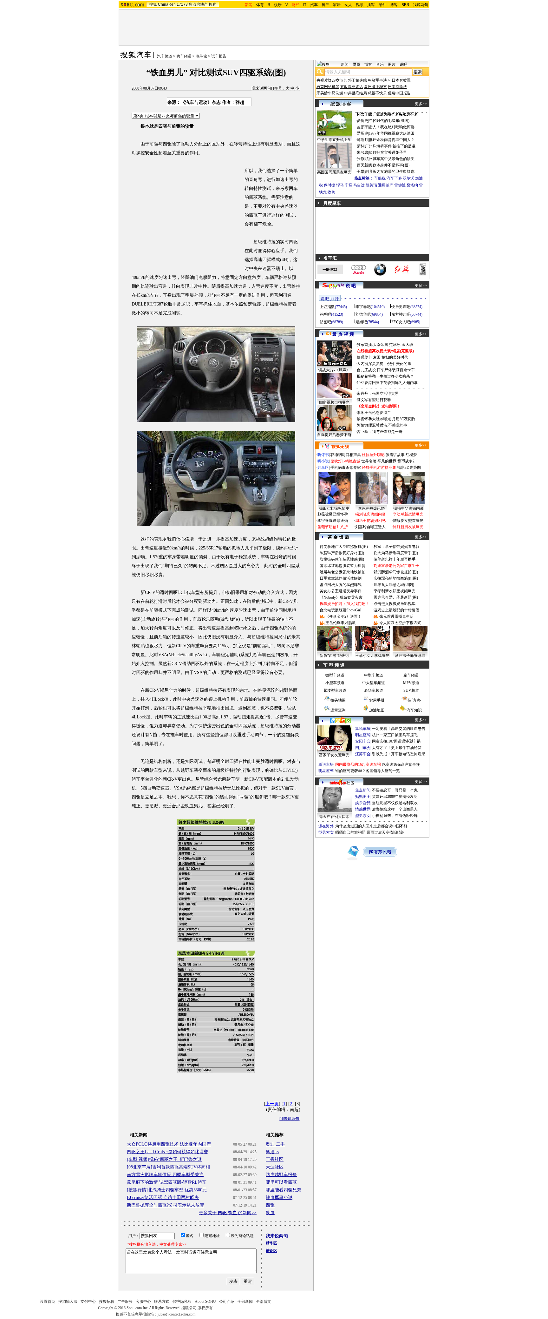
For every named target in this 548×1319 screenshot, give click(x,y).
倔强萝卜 (364, 357)
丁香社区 (275, 1159)
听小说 (323, 461)
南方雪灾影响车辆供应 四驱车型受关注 (165, 1174)
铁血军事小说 (279, 1197)
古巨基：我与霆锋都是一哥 (379, 431)
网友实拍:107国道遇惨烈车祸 (396, 741)
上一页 (272, 1103)
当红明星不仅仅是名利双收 (395, 803)
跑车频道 (411, 675)
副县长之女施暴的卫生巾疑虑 (389, 171)
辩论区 (271, 1250)
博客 (394, 5)
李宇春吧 (363, 307)
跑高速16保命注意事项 (401, 764)
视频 (359, 5)
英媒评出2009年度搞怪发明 (395, 796)
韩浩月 (362, 140)
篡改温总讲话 (351, 86)
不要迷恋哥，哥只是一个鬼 (395, 790)
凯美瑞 (371, 185)
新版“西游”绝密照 (334, 655)
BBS (405, 5)
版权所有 (205, 1308)
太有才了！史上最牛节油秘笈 (396, 747)
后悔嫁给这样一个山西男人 (395, 809)
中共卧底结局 (355, 93)
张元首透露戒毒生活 (396, 616)
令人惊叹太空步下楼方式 (400, 623)
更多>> (421, 104)
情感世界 (362, 809)
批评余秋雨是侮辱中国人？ (391, 140)
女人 (348, 5)
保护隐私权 (182, 1301)
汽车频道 (164, 56)
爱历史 (362, 120)
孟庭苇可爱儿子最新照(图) (396, 597)
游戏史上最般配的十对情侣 (396, 610)
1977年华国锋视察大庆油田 (391, 133)
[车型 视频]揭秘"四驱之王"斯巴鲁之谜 (164, 1159)
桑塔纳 (412, 185)
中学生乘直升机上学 (334, 140)
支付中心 (88, 1301)
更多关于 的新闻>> (228, 1212)
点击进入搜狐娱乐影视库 (394, 604)
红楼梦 (411, 455)
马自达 (359, 185)
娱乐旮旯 (362, 803)
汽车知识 (414, 710)
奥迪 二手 (275, 1144)
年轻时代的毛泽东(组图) (389, 120)
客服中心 (143, 1301)
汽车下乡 (394, 178)
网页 (356, 64)
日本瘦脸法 (397, 86)
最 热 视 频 (343, 334)
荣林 (360, 146)
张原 (360, 159)
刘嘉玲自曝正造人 (370, 527)
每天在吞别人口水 (334, 816)
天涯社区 (275, 1167)
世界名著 (368, 461)
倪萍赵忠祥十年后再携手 (394, 559)
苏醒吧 (325, 314)
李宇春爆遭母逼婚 (332, 520)
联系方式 (161, 1301)
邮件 (382, 5)
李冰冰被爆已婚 (371, 508)
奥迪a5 (272, 1151)
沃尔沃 (408, 178)
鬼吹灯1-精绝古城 (345, 461)
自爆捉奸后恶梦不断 (334, 435)
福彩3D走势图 (409, 467)
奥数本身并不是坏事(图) (389, 165)
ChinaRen (167, 4)
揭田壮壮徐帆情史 (334, 508)
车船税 (380, 178)
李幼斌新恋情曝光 (408, 514)
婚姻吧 (361, 322)
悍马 (340, 185)
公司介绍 (226, 1301)
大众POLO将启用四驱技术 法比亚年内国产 (169, 1144)
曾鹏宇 (362, 127)
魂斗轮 (201, 56)
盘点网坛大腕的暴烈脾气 (341, 584)
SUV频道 (411, 690)
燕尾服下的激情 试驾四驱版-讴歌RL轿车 (166, 1182)
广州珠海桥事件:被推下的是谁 (390, 146)
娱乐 (278, 5)
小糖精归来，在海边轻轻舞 (395, 815)
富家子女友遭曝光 (334, 755)
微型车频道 (334, 675)
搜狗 (212, 4)
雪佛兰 (400, 185)
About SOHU (205, 1301)
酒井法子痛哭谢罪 (410, 655)
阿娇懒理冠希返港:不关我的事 (382, 425)
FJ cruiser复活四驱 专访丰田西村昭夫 (163, 1197)
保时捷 (329, 185)
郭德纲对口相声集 (345, 455)
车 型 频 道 (334, 665)
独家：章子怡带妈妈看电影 (396, 546)
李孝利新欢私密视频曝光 (394, 591)
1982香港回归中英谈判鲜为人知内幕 (387, 382)
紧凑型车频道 (334, 690)
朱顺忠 (362, 152)
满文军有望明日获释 (374, 400)
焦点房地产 (198, 4)
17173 (182, 4)
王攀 (360, 171)
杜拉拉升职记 (373, 455)
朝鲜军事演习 (379, 80)
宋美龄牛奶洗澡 (329, 93)
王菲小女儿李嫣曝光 (372, 655)
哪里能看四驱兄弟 (283, 1190)
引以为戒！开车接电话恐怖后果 (398, 754)
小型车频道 (334, 683)
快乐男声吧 (400, 307)
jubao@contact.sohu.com (176, 1314)
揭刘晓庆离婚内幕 (370, 514)
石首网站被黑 (327, 86)
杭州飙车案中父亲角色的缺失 (389, 159)
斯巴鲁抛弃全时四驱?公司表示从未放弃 (165, 1205)
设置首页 (47, 1301)
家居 (337, 5)
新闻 (345, 64)
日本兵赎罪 (401, 80)
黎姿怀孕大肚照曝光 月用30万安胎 (386, 419)
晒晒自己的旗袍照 (350, 832)
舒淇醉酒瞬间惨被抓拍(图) (396, 572)
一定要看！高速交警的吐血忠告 (398, 728)
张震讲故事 (395, 455)
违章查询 (338, 710)
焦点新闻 (362, 790)
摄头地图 (338, 700)
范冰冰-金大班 (401, 344)
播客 (371, 5)
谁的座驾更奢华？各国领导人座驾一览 (367, 771)
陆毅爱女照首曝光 (408, 520)
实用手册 (376, 700)
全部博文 (263, 1301)
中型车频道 (373, 675)
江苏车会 (362, 754)
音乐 (380, 64)
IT (304, 5)
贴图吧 (325, 322)
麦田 (377, 357)
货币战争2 (405, 461)
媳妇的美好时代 (395, 357)
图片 (391, 64)
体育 (260, 5)
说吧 (403, 64)
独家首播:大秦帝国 (372, 344)
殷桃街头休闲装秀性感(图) (342, 559)
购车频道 (184, 56)
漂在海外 (326, 826)
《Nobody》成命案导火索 (341, 597)
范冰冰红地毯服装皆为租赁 (342, 565)
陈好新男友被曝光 (408, 527)
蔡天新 (362, 165)
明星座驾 (362, 735)
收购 (331, 192)
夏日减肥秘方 (375, 86)
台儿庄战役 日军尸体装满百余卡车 (386, 370)
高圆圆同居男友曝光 (334, 172)
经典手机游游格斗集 (379, 467)
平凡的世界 (386, 461)
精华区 (271, 1243)
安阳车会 (362, 741)
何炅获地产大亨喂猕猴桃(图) (344, 546)
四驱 (270, 1205)
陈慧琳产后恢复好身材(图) (342, 553)
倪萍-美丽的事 (399, 363)
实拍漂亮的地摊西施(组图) (396, 578)
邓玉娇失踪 (357, 80)
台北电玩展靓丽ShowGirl (340, 610)
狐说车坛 (362, 728)
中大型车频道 (373, 683)
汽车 (314, 5)
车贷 (348, 185)
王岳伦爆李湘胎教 (340, 623)
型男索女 (362, 815)
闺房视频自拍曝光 (334, 402)
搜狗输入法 (67, 1301)
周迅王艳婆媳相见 (370, 520)
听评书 (323, 455)
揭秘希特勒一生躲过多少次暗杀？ (385, 376)
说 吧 (351, 285)
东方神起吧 (400, 314)
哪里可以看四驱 (281, 1182)
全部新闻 (245, 1301)
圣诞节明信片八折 (332, 527)
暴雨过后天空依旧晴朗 (386, 832)
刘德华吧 (363, 314)
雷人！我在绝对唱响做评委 (391, 127)
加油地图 (376, 710)
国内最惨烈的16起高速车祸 (358, 764)
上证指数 (327, 307)
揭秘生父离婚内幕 (408, 508)
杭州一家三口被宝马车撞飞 (395, 735)
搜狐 (153, 4)
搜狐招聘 (106, 1301)
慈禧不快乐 (377, 93)
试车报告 (218, 56)
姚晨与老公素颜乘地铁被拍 (342, 572)
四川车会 (362, 747)
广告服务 (125, 1301)
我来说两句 (261, 88)
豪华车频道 (373, 690)
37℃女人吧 (400, 322)
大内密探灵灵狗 (370, 363)
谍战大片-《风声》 (334, 370)
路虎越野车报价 (281, 1174)
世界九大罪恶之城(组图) (394, 584)
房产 (325, 5)
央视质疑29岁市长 (331, 80)
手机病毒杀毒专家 (345, 467)
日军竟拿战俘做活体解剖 (341, 578)
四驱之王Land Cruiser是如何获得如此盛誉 (167, 1151)
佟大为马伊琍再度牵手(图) (396, 553)
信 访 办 (414, 700)
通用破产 (385, 185)
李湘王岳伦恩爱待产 (374, 412)
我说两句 (420, 5)
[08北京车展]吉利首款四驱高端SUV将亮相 (168, 1167)
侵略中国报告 (399, 93)
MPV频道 (411, 683)
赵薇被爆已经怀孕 (332, 514)
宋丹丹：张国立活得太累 (378, 393)
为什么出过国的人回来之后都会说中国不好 (371, 826)
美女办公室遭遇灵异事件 (341, 591)
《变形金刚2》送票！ (343, 616)
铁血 (270, 1212)
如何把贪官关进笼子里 (388, 152)
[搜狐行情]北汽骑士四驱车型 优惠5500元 (167, 1190)
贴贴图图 (362, 796)
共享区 (323, 467)
